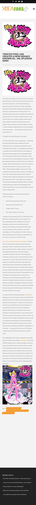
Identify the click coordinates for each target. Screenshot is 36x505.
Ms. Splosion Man (8, 413)
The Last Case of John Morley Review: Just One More (17, 482)
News (26, 64)
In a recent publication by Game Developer (15, 241)
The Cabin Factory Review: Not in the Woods (15, 494)
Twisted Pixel (24, 410)
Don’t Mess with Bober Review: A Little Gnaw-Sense (16, 478)
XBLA (8, 408)
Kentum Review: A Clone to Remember (13, 486)
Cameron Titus (8, 64)
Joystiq (27, 294)
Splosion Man (16, 408)
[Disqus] (18, 440)
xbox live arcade (12, 410)
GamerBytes (23, 340)
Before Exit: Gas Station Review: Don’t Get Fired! (16, 490)
